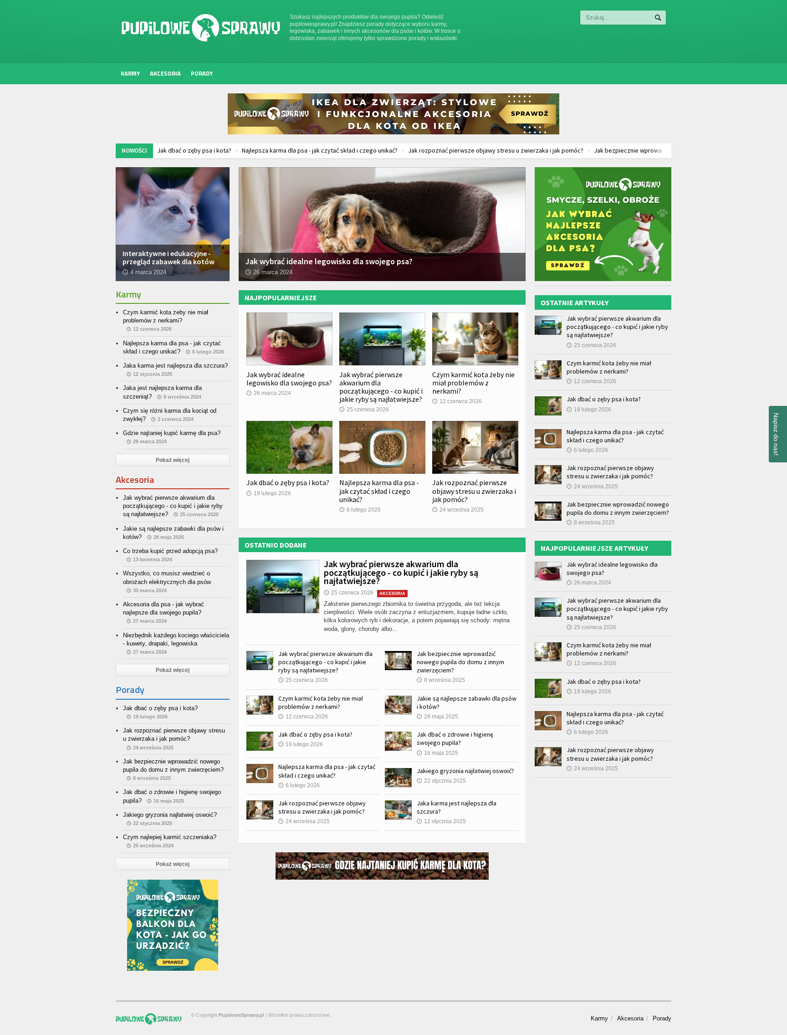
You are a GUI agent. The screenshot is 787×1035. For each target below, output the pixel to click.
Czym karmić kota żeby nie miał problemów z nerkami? (473, 382)
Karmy (130, 73)
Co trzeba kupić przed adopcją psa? (170, 551)
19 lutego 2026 (268, 493)
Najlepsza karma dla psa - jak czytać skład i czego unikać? (251, 150)
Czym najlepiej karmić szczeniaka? (169, 837)
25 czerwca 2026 (364, 409)
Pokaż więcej (172, 460)
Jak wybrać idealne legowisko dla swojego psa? (289, 378)
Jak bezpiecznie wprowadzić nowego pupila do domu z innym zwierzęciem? (628, 150)
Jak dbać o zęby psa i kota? (287, 482)
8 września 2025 (441, 680)
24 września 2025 (458, 510)
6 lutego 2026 (360, 510)
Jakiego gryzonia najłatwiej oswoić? (465, 771)
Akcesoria (165, 73)
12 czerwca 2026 (457, 401)
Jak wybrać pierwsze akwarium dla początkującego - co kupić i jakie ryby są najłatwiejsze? (381, 387)
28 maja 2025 (437, 716)
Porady (202, 73)
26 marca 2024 (268, 393)
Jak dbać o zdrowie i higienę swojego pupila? (455, 738)
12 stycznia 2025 (441, 821)
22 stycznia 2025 (441, 781)
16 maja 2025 (437, 753)
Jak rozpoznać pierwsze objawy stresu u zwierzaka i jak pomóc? (427, 150)
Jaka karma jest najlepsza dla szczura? (175, 365)
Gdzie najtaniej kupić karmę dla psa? (171, 433)
